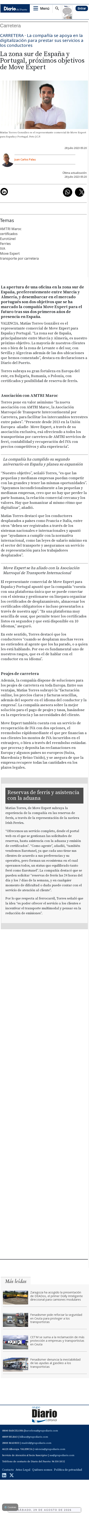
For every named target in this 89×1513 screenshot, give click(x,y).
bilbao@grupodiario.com (34, 1436)
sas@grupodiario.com (61, 1455)
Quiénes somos (42, 1470)
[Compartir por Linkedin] (4, 192)
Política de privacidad (68, 1470)
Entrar (82, 8)
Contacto (8, 1470)
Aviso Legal (23, 1470)
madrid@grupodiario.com (36, 1443)
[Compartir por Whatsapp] (67, 192)
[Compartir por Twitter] (79, 192)
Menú (44, 8)
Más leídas (15, 1281)
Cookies (10, 1507)
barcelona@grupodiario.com (41, 1430)
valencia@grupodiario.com (49, 1449)
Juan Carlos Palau (25, 159)
